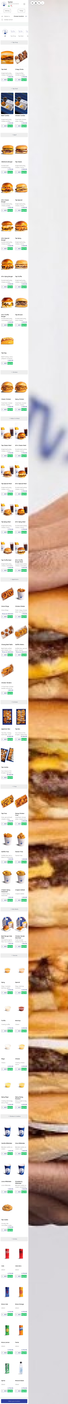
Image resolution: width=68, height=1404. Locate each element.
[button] (14, 4)
